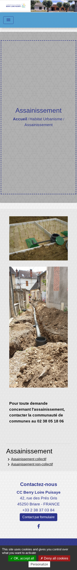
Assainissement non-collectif (29, 464)
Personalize (39, 564)
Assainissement (38, 125)
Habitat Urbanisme (46, 119)
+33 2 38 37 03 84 (38, 510)
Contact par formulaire (38, 517)
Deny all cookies (55, 558)
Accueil (20, 119)
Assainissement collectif (26, 459)
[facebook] (38, 526)
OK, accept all (23, 558)
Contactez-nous (38, 484)
